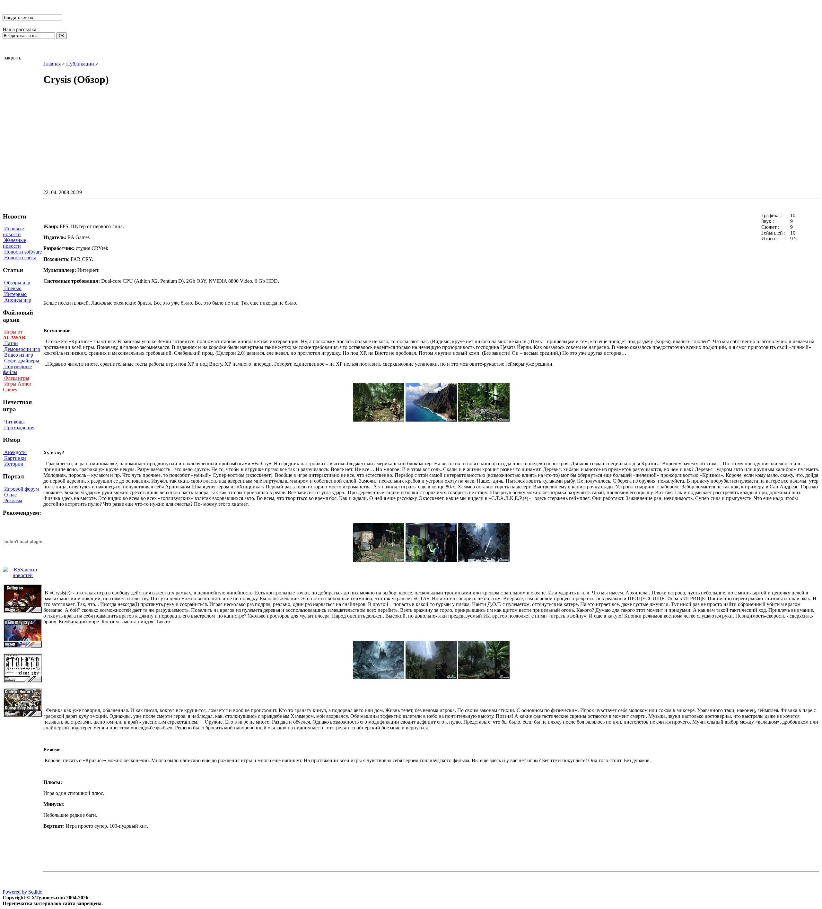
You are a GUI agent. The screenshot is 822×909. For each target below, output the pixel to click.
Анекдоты (15, 452)
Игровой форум (21, 489)
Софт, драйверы (21, 360)
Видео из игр (18, 355)
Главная (52, 64)
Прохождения (18, 427)
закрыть (12, 57)
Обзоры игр (16, 282)
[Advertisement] (377, 143)
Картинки (14, 458)
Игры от (14, 334)
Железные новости (14, 243)
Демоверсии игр (21, 349)
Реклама (12, 500)
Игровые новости (13, 231)
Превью (12, 288)
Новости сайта (19, 257)
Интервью (15, 294)
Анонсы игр (17, 300)
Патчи (10, 343)
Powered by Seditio (22, 892)
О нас (10, 494)
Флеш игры (16, 378)
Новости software (22, 251)
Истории (13, 464)
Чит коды (14, 421)
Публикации (80, 64)
